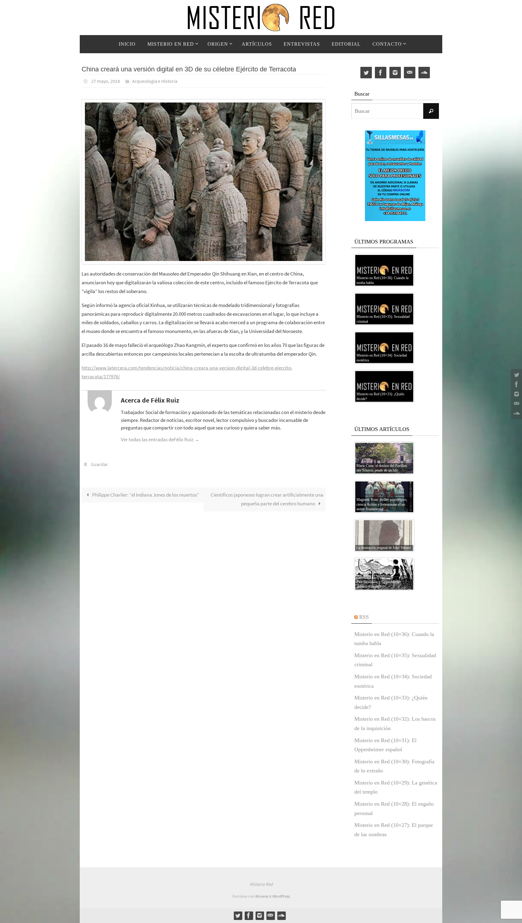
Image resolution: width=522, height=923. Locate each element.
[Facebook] (515, 384)
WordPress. (281, 896)
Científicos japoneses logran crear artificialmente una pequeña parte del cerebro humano (267, 499)
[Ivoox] (515, 413)
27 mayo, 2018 (105, 81)
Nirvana (261, 896)
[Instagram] (515, 394)
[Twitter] (515, 374)
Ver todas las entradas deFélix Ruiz (160, 439)
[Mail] (515, 403)
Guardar (99, 464)
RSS (364, 617)
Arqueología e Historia (154, 81)
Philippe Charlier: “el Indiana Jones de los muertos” (145, 494)
